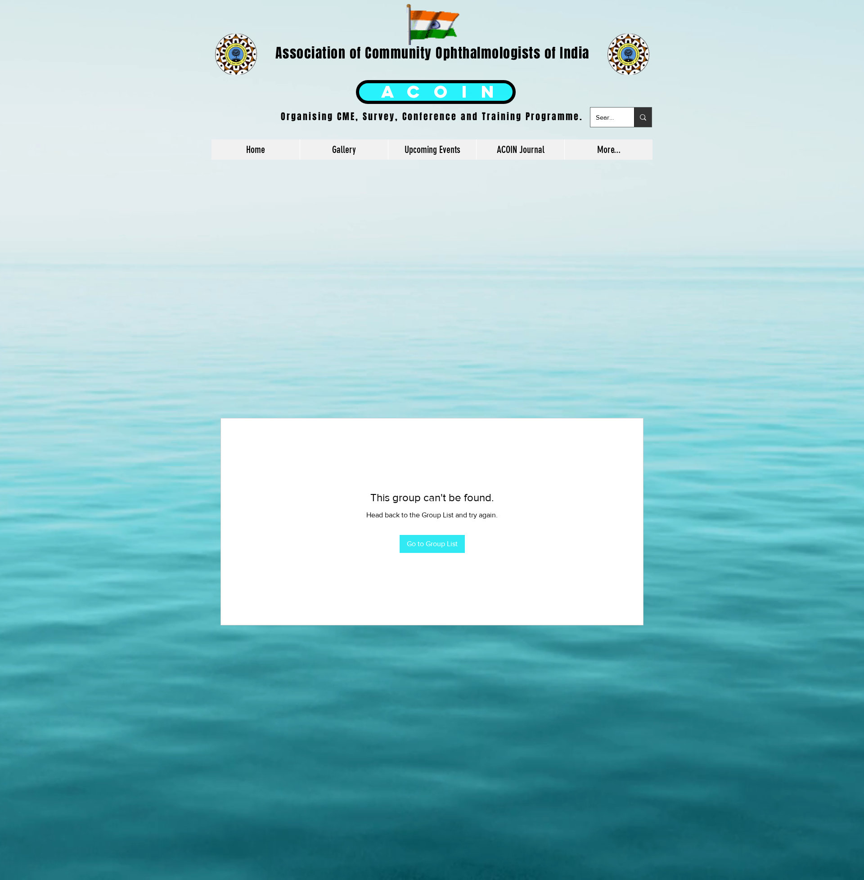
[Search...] (643, 117)
